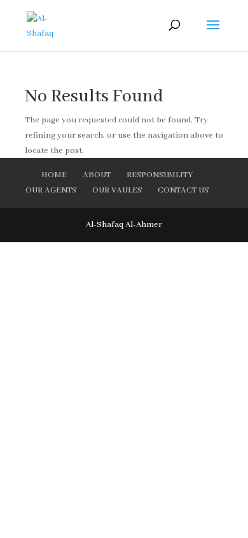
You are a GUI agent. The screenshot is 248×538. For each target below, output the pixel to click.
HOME (54, 175)
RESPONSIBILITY (160, 175)
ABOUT (97, 175)
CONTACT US (183, 190)
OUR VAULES (117, 190)
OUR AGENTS (50, 190)
